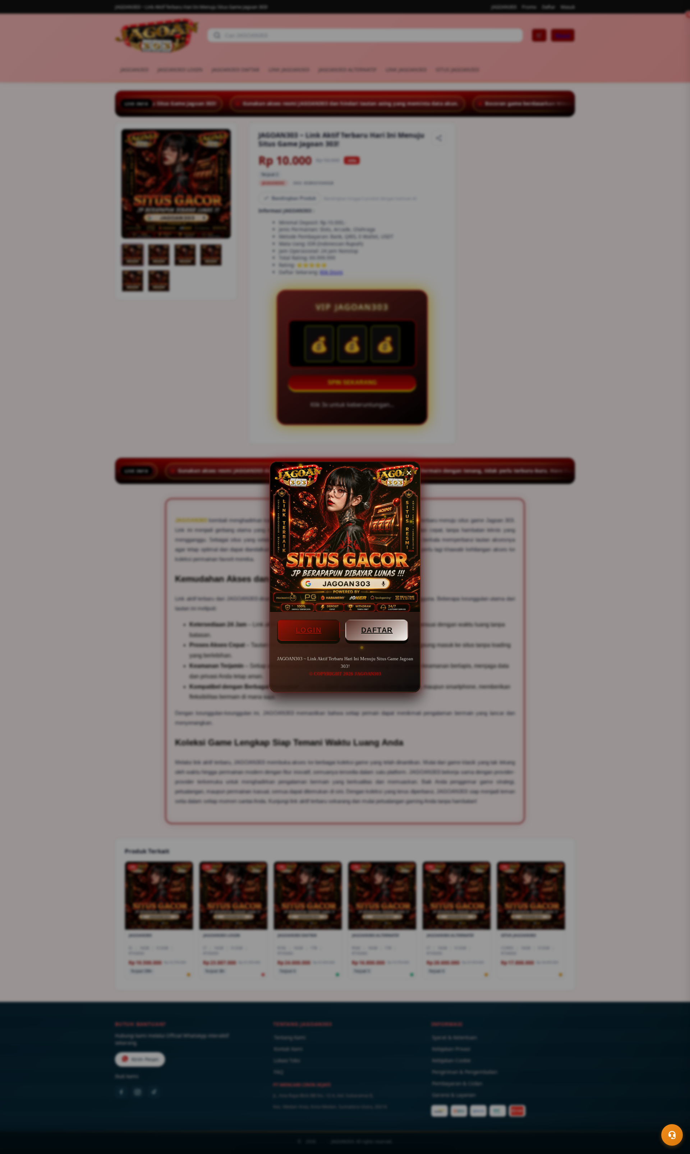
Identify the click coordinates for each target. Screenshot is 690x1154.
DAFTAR (377, 630)
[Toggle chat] (672, 1135)
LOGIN (309, 630)
